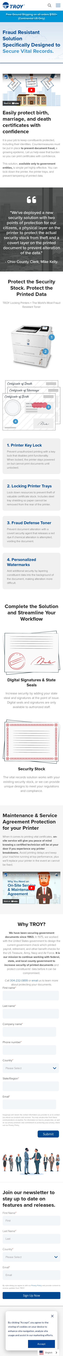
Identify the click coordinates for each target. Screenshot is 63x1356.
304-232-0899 (19, 980)
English (48, 1352)
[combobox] (48, 1352)
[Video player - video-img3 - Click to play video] (31, 887)
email (35, 980)
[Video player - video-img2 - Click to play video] (31, 90)
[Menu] (58, 5)
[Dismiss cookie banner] (52, 1316)
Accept (41, 1343)
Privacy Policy (36, 1285)
